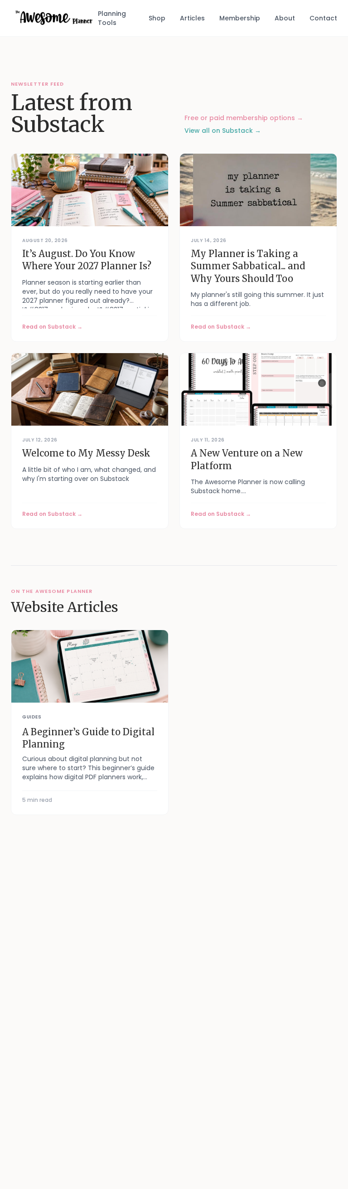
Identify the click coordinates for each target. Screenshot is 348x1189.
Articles (192, 18)
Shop (157, 18)
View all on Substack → (222, 130)
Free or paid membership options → (243, 117)
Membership (239, 18)
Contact (323, 18)
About (285, 18)
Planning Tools (112, 18)
